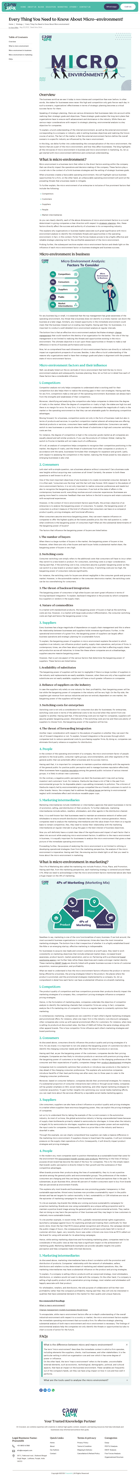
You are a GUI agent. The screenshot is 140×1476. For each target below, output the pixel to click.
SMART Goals (61, 963)
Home (23, 7)
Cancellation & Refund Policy (88, 1453)
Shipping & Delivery (84, 1450)
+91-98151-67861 (23, 1445)
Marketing (63, 7)
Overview (12, 41)
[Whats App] (53, 1390)
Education (51, 7)
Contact (53, 1453)
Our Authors (54, 1450)
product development (111, 1062)
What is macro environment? (52, 1305)
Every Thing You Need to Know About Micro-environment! (47, 24)
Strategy (19, 24)
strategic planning (107, 223)
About (52, 1446)
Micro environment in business (20, 50)
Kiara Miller (14, 27)
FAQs (11, 59)
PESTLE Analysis (111, 1446)
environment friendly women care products (78, 1158)
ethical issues (94, 790)
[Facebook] (41, 1390)
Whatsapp (111, 6)
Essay (107, 1442)
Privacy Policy (82, 1442)
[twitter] (49, 1390)
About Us (32, 7)
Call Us (128, 6)
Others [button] (72, 7)
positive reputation (70, 770)
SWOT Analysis (110, 1450)
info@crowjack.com (24, 1450)
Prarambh (69, 1473)
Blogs (41, 7)
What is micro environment (19, 46)
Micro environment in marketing (20, 55)
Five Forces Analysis (113, 1453)
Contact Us (84, 7)
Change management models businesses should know (63, 1309)
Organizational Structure (114, 1457)
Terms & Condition (84, 1446)
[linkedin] (45, 1390)
